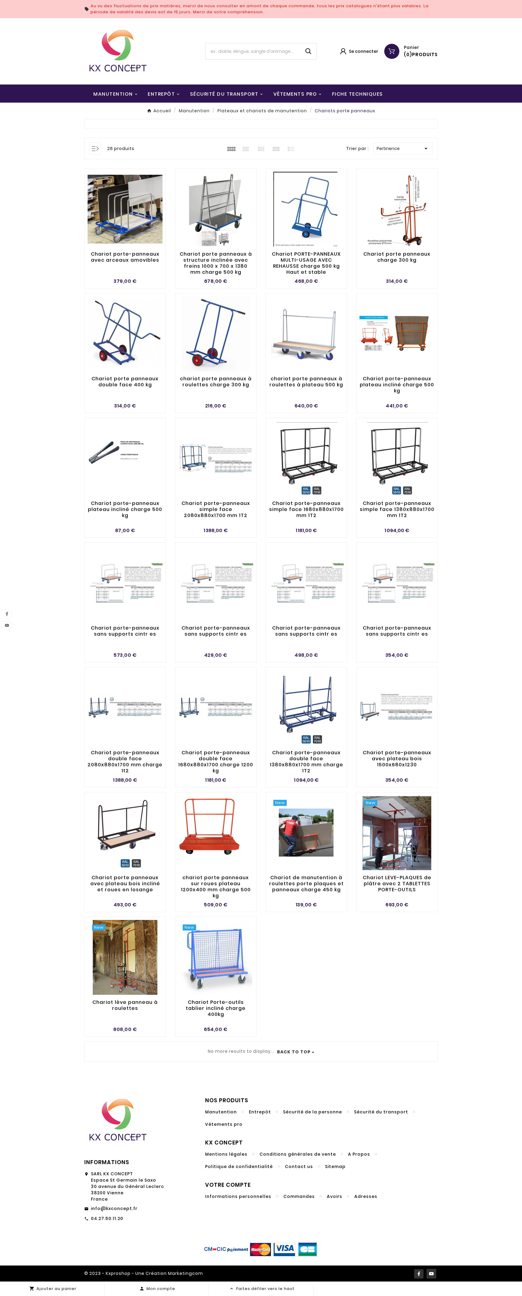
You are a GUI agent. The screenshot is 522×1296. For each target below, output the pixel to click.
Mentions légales (226, 1154)
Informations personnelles (238, 1196)
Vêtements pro (224, 1124)
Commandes (299, 1196)
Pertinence (403, 148)
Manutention (221, 1112)
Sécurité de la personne (312, 1112)
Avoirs (334, 1196)
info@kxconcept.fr (114, 1208)
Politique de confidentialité (239, 1167)
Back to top (294, 1052)
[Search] (308, 51)
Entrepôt (260, 1112)
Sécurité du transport (381, 1112)
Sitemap (335, 1167)
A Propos (359, 1154)
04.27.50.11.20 (107, 1218)
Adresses (365, 1196)
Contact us (299, 1167)
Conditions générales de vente (297, 1154)
